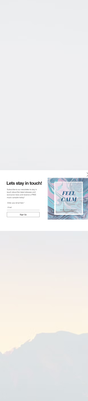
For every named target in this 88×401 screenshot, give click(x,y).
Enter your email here (15, 203)
